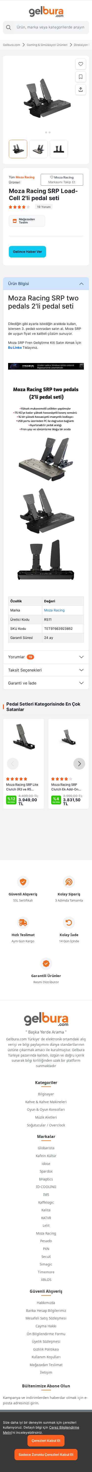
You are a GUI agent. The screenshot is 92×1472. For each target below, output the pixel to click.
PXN (46, 1248)
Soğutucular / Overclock (46, 1125)
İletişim (46, 1372)
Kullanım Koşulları (46, 1357)
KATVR (46, 1217)
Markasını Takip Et (61, 180)
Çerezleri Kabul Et (46, 1441)
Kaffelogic (46, 1202)
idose (46, 1163)
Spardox (46, 1171)
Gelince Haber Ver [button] (27, 252)
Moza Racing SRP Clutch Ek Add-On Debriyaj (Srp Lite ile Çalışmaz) (66, 787)
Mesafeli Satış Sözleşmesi (46, 1318)
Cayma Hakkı (46, 1326)
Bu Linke (15, 347)
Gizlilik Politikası (46, 1349)
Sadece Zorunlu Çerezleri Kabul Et (46, 1455)
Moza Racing (54, 610)
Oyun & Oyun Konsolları (46, 1109)
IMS (46, 1194)
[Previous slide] (13, 764)
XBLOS (46, 1279)
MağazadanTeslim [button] (27, 221)
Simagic (46, 1264)
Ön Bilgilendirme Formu (46, 1333)
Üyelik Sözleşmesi (46, 1341)
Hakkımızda (46, 1302)
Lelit (46, 1225)
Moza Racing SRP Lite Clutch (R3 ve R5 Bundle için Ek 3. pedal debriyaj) (23, 787)
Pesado (46, 1241)
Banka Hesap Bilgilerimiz (46, 1310)
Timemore (46, 1272)
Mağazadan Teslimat (46, 1364)
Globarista (46, 1148)
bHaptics (46, 1179)
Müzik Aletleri (46, 1117)
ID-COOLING (46, 1186)
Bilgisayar (46, 1094)
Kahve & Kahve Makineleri (46, 1101)
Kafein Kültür (46, 1155)
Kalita (46, 1210)
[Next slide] (79, 764)
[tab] (42, 132)
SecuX (46, 1256)
